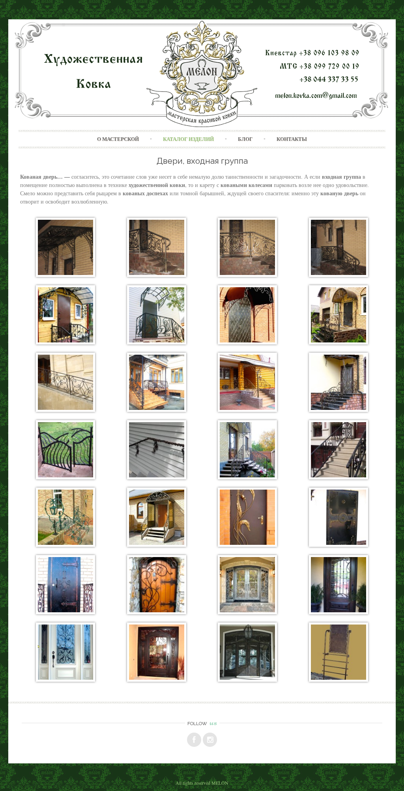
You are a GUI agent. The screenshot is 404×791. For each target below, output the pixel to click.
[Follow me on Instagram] (210, 740)
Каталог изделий (188, 139)
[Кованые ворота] (65, 477)
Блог (245, 139)
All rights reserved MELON (202, 783)
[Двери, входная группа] (65, 342)
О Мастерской (118, 139)
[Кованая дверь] (247, 342)
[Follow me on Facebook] (194, 740)
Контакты (292, 139)
